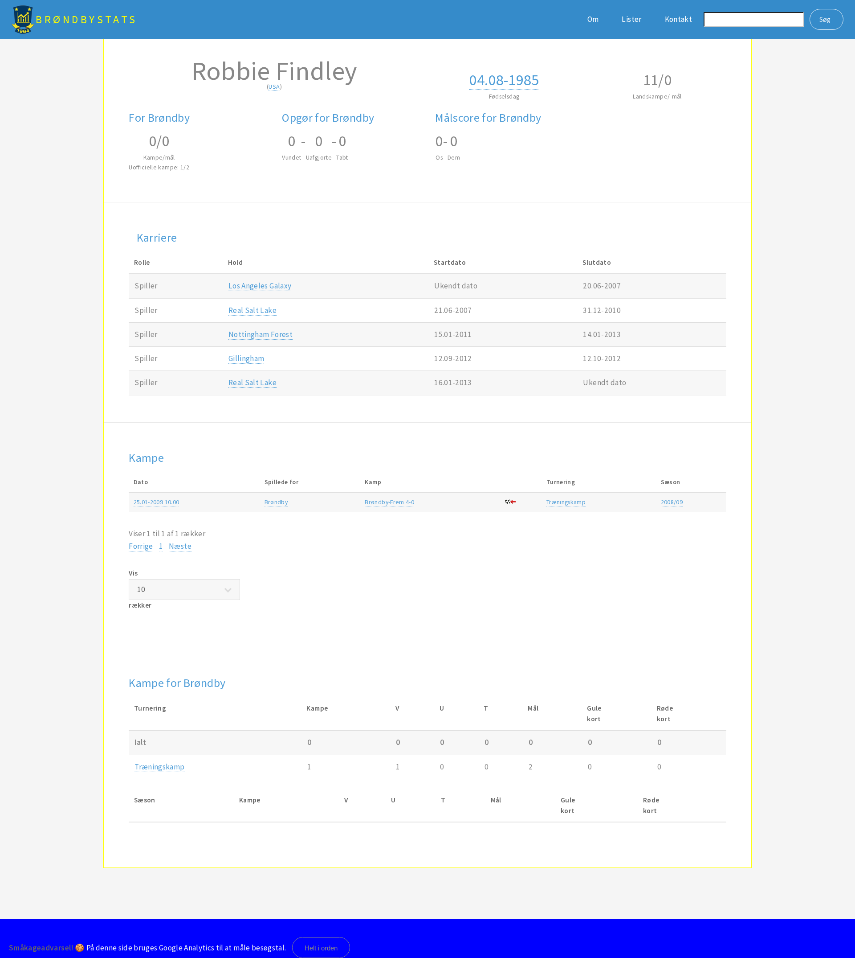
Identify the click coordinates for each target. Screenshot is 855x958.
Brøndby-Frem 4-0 (389, 502)
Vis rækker (140, 589)
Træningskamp (566, 502)
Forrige (141, 546)
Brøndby (276, 502)
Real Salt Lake (252, 310)
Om (593, 19)
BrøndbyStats (87, 19)
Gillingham (246, 358)
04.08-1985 (504, 79)
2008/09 (672, 502)
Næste (180, 546)
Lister (631, 19)
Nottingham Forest (260, 334)
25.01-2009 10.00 (156, 502)
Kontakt (678, 19)
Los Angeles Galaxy (259, 286)
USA (274, 86)
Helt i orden (321, 948)
